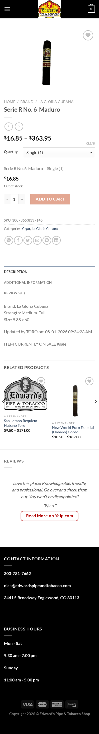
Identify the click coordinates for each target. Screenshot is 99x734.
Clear (90, 143)
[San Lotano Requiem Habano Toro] (25, 394)
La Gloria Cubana (56, 102)
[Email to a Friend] (37, 240)
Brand (27, 102)
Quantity (11, 152)
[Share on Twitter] (27, 240)
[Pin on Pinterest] (47, 240)
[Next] (95, 412)
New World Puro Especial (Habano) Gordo (73, 429)
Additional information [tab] (28, 282)
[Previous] (3, 412)
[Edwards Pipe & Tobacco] (49, 9)
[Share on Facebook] (18, 240)
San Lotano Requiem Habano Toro (20, 423)
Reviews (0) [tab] (14, 293)
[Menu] (7, 9)
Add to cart (50, 198)
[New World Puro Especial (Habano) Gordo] (73, 397)
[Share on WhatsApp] (8, 240)
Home (9, 102)
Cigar (26, 229)
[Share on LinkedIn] (56, 240)
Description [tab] (15, 272)
